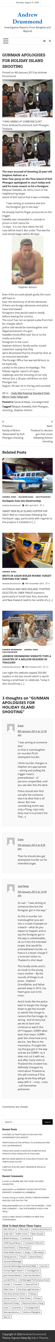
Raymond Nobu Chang (32, 1303)
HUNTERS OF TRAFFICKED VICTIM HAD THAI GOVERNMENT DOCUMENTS (22, 1136)
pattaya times (10, 1298)
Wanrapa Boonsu (11, 1312)
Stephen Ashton (23, 410)
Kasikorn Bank (25, 497)
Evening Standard (33, 393)
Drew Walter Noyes (12, 1252)
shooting (7, 410)
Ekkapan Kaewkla (21, 406)
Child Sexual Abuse (12, 1243)
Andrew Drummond (27, 18)
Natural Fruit (31, 1284)
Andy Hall (8, 1233)
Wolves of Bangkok (31, 1312)
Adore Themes (39, 1338)
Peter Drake (25, 1298)
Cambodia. (26, 1238)
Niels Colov (9, 1289)
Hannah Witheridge (12, 1261)
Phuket (37, 1298)
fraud (22, 1256)
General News (22, 402)
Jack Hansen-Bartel (12, 1275)
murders (18, 1284)
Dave (21, 725)
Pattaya (32, 1293)
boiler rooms (22, 1233)
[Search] (50, 41)
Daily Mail (16, 393)
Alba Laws (23, 1229)
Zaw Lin (7, 1317)
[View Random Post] (44, 41)
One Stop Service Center (15, 1293)
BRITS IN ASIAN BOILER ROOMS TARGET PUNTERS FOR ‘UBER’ (26, 577)
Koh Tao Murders (32, 1275)
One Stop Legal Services (28, 1289)
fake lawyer (39, 1252)
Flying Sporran (10, 1256)
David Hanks (9, 1247)
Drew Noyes (24, 1247)
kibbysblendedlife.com (12, 1205)
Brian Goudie (37, 1233)
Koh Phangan (40, 406)
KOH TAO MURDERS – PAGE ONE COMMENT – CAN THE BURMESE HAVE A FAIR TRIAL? (26, 1208)
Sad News (23, 886)
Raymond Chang (11, 1303)
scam (6, 1307)
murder (7, 1284)
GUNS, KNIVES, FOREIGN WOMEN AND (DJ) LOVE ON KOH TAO (25, 1199)
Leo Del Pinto (10, 1280)
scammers (16, 1307)
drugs (27, 1252)
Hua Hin (44, 1266)
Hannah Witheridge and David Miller (20, 1266)
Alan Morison (10, 1229)
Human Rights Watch (13, 1270)
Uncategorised (40, 402)
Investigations (33, 1270)
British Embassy (11, 1238)
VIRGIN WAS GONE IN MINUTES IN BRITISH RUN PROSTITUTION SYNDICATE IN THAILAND (24, 1152)
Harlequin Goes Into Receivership (21, 500)
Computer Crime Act (33, 1243)
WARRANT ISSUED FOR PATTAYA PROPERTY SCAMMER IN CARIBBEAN (24, 1191)
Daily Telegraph (19, 396)
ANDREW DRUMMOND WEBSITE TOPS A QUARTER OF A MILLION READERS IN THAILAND (26, 659)
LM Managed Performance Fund (34, 1280)
